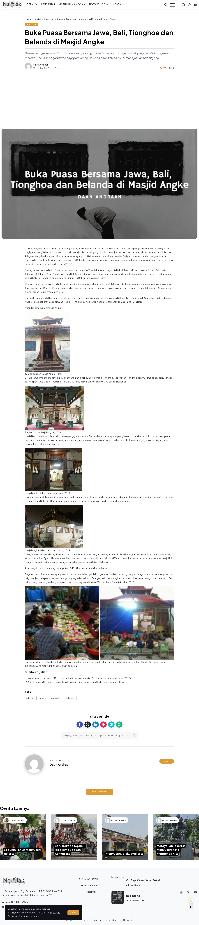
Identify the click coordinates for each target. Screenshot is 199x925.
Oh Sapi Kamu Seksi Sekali (143, 880)
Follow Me (167, 761)
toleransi (70, 698)
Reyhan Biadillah (17, 820)
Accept (73, 912)
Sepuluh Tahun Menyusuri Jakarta (22, 851)
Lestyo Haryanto (68, 820)
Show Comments (99, 791)
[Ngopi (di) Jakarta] (12, 4)
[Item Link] (23, 837)
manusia (42, 698)
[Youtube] (195, 4)
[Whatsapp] (189, 4)
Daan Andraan (41, 64)
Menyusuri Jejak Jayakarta (125, 853)
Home (28, 19)
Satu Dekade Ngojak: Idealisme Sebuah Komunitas (70, 849)
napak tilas (56, 698)
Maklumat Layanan (29, 916)
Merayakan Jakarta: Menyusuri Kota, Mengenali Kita (171, 849)
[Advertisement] (99, 99)
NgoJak (37, 19)
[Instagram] (183, 4)
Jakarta (29, 698)
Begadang (133, 895)
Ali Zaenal (128, 920)
